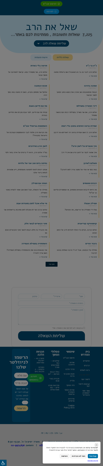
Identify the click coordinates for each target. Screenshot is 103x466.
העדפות (64, 456)
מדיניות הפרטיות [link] (93, 460)
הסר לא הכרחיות (78, 456)
